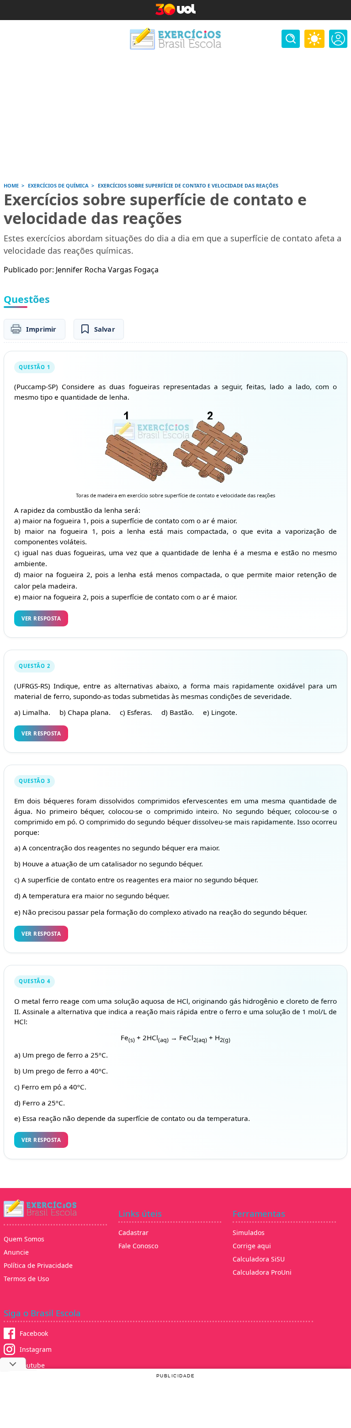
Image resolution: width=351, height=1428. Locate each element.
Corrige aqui (252, 1245)
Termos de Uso (26, 1278)
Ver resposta (41, 618)
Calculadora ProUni (262, 1272)
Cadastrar (133, 1232)
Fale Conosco (138, 1245)
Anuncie (16, 1252)
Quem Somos (24, 1239)
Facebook (34, 1333)
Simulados (249, 1232)
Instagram (36, 1349)
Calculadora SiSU (259, 1259)
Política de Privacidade (38, 1265)
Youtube (32, 1365)
